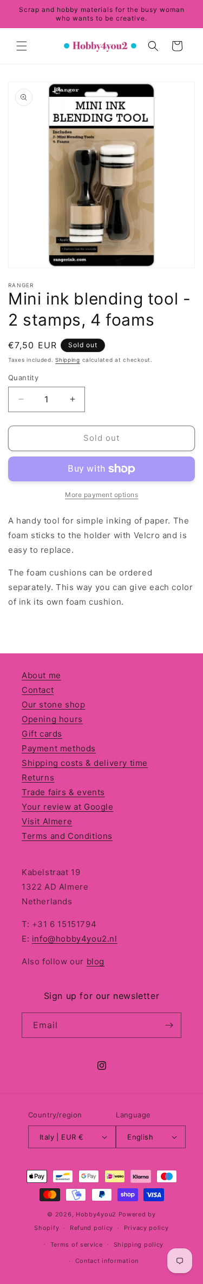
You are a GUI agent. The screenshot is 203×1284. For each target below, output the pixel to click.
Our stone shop (53, 704)
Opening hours (52, 719)
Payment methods (59, 748)
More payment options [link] (101, 495)
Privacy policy (146, 1228)
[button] (22, 46)
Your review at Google (68, 807)
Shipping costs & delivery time (85, 763)
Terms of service (76, 1244)
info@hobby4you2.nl (74, 939)
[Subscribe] (169, 1025)
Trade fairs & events (63, 792)
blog (95, 961)
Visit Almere (47, 821)
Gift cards (42, 734)
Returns (38, 777)
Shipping (67, 359)
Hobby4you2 (96, 1214)
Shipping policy (139, 1244)
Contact (38, 690)
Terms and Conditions (67, 836)
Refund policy (91, 1228)
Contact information (107, 1261)
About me (41, 675)
